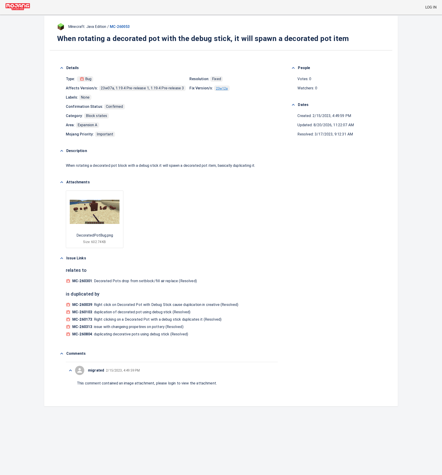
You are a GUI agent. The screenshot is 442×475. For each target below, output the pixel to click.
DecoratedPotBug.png (94, 235)
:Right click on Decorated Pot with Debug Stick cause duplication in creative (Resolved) (155, 304)
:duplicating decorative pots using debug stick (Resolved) (130, 334)
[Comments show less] (61, 353)
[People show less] (293, 68)
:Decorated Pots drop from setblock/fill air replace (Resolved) (134, 281)
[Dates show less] (293, 104)
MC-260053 (120, 26)
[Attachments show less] (61, 182)
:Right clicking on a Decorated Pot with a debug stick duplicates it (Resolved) (146, 319)
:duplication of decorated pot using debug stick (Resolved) (131, 312)
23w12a (222, 88)
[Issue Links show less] (61, 258)
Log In (430, 7)
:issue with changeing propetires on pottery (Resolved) (127, 327)
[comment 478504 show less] (70, 370)
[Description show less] (61, 150)
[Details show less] (61, 68)
